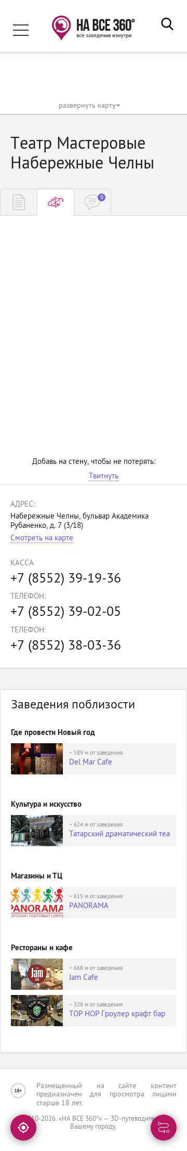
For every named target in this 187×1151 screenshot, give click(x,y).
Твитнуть (103, 477)
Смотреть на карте (41, 539)
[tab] (18, 202)
